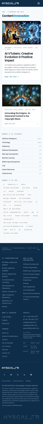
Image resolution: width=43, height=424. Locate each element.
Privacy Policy (6, 381)
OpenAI (35, 188)
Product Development (22, 215)
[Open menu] (38, 3)
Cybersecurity (8, 219)
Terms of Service (18, 381)
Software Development (11, 188)
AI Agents (29, 226)
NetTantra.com (17, 405)
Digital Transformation (12, 212)
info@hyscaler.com (29, 322)
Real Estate (7, 215)
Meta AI (13, 229)
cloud (5, 229)
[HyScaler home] (10, 3)
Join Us (4, 356)
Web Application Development (14, 195)
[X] (17, 374)
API (20, 229)
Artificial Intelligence (23, 202)
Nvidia (26, 212)
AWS (33, 212)
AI (4, 184)
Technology (18, 205)
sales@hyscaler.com (30, 325)
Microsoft (20, 191)
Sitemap (28, 381)
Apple (30, 195)
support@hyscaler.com (31, 328)
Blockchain (7, 202)
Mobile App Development (12, 209)
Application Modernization (13, 226)
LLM (4, 191)
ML (10, 205)
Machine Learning (9, 198)
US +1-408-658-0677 (30, 316)
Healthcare (26, 188)
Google (23, 184)
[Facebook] (4, 374)
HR (37, 212)
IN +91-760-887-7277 (30, 319)
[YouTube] (31, 374)
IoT (36, 202)
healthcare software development (15, 222)
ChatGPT (11, 191)
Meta (4, 205)
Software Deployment (10, 233)
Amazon (35, 215)
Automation (28, 229)
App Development (25, 198)
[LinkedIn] (24, 374)
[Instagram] (11, 374)
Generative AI (13, 184)
